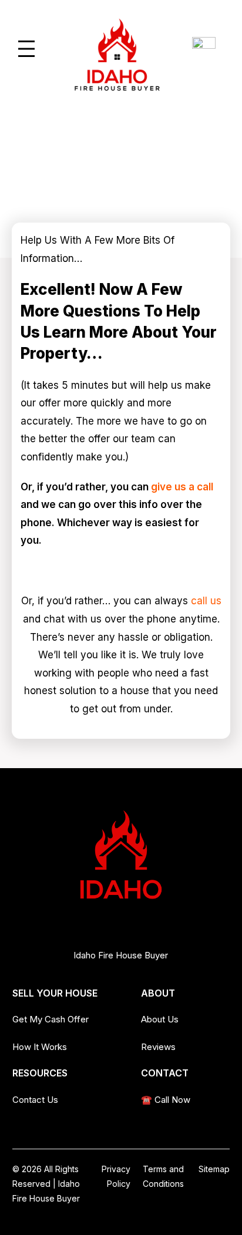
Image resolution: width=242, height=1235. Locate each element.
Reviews (158, 1046)
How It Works (39, 1046)
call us (206, 601)
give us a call (182, 487)
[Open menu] (26, 49)
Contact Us (35, 1099)
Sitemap (214, 1169)
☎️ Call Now (165, 1099)
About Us (160, 1019)
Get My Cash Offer (50, 1019)
